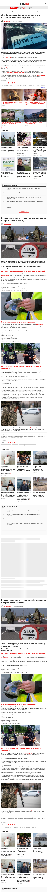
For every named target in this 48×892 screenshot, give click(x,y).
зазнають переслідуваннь (28, 427)
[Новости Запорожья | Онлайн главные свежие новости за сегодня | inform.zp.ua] (24, 4)
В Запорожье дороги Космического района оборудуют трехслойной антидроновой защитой (7, 149)
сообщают (8, 57)
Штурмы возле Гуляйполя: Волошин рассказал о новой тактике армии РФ (38, 468)
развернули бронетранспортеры (15, 72)
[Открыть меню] (2, 4)
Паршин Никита (7, 224)
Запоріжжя (28, 445)
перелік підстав (28, 371)
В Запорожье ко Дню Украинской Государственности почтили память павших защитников (23, 469)
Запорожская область (18, 85)
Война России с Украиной (7, 85)
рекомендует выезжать (7, 67)
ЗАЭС (25, 85)
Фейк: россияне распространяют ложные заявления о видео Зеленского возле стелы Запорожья (23, 175)
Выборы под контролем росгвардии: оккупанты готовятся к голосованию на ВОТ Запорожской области (39, 150)
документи (22, 445)
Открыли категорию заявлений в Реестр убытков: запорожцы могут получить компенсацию (22, 150)
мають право (39, 324)
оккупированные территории (33, 85)
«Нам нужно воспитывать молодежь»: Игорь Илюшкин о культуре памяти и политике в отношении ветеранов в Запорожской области (24, 496)
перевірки (34, 445)
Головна (2, 11)
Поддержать (14, 7)
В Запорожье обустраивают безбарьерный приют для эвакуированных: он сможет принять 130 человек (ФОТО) (8, 470)
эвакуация (43, 85)
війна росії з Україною (6, 445)
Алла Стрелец (7, 21)
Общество (7, 11)
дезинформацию (41, 75)
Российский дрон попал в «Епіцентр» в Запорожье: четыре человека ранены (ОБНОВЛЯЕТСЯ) (39, 174)
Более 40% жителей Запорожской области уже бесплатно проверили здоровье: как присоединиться (8, 175)
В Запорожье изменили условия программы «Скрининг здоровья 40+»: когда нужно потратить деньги (8, 495)
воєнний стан (15, 445)
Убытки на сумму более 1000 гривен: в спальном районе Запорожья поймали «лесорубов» (39, 494)
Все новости (24, 211)
